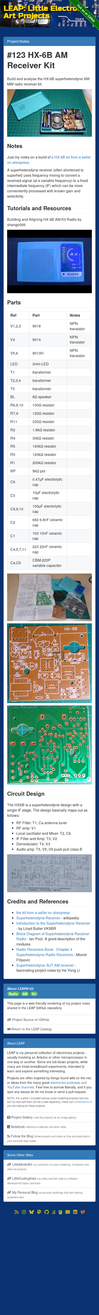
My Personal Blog (44, 1194)
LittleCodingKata (42, 1180)
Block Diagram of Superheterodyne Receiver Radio (52, 936)
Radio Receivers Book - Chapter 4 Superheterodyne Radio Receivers (44, 952)
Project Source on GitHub (30, 1019)
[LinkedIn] (75, 1212)
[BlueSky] (31, 1212)
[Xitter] (83, 1212)
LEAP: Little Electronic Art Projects (46, 8)
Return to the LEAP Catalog (31, 1029)
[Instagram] (24, 1212)
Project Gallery (43, 1117)
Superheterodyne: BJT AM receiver (45, 965)
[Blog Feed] (17, 1212)
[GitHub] (47, 1212)
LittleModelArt (81, 1102)
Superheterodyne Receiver (38, 917)
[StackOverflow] (53, 1212)
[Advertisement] (49, 1264)
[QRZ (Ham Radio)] (60, 1212)
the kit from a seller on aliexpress (43, 912)
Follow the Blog (48, 1138)
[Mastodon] (39, 1212)
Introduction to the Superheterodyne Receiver (53, 923)
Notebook (38, 1126)
